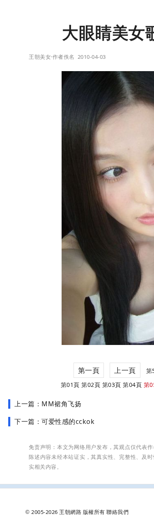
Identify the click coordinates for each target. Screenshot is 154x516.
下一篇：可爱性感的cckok (54, 421)
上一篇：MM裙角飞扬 (47, 403)
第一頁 (89, 370)
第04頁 (132, 385)
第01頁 (70, 385)
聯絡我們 (117, 512)
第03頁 (111, 385)
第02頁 (90, 385)
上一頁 (125, 370)
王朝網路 (70, 512)
